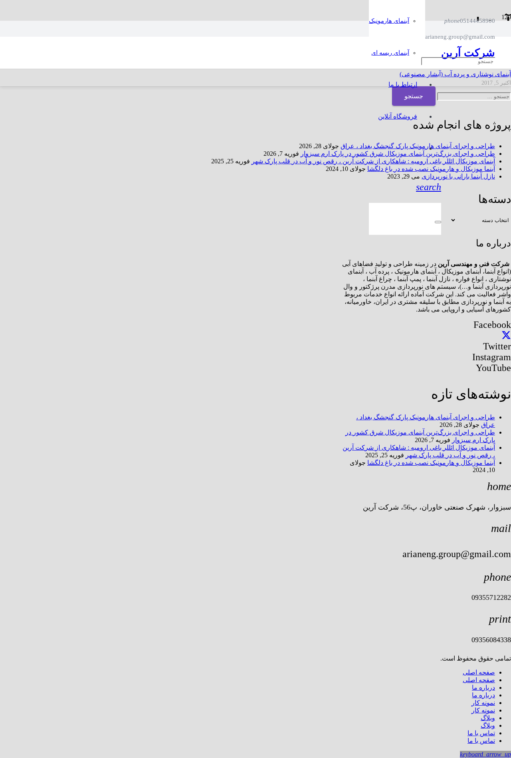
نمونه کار (483, 702)
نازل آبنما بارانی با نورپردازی (458, 176)
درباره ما (483, 687)
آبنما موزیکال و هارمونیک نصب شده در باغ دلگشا (431, 462)
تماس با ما (481, 733)
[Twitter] (506, 335)
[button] (428, 187)
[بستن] (438, 222)
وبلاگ (488, 717)
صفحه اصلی (479, 672)
